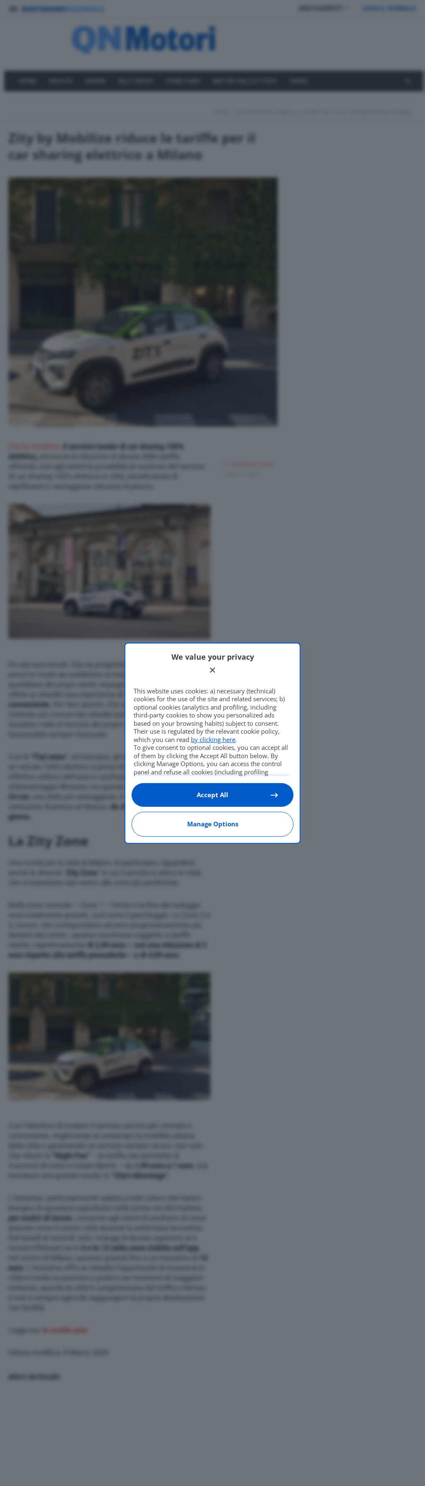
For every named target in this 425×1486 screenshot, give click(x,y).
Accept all (212, 795)
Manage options (212, 824)
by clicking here (213, 739)
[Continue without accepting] (212, 670)
